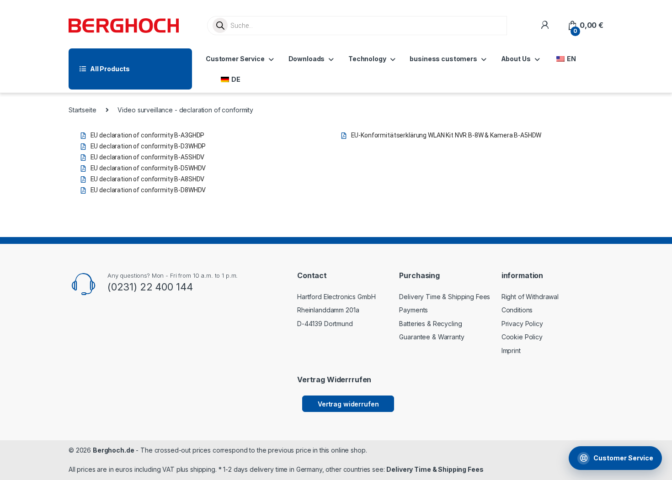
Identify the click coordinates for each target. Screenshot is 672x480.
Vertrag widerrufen (348, 404)
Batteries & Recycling (430, 323)
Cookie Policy (522, 337)
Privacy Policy (522, 323)
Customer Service (235, 59)
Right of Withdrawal (530, 297)
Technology (367, 59)
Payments (413, 310)
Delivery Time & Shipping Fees (444, 297)
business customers (443, 59)
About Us (516, 59)
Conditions (517, 310)
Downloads (306, 59)
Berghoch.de (113, 450)
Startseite (82, 110)
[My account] (544, 25)
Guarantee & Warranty (431, 337)
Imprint (511, 350)
